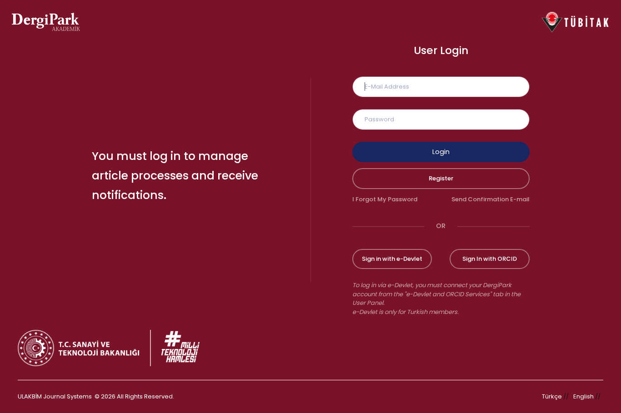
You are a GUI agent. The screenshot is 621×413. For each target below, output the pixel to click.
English (583, 396)
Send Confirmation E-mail (490, 199)
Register (441, 178)
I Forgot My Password (384, 199)
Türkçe (552, 396)
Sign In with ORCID (489, 258)
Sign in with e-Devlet (392, 258)
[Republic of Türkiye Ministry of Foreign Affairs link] (114, 348)
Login (441, 151)
